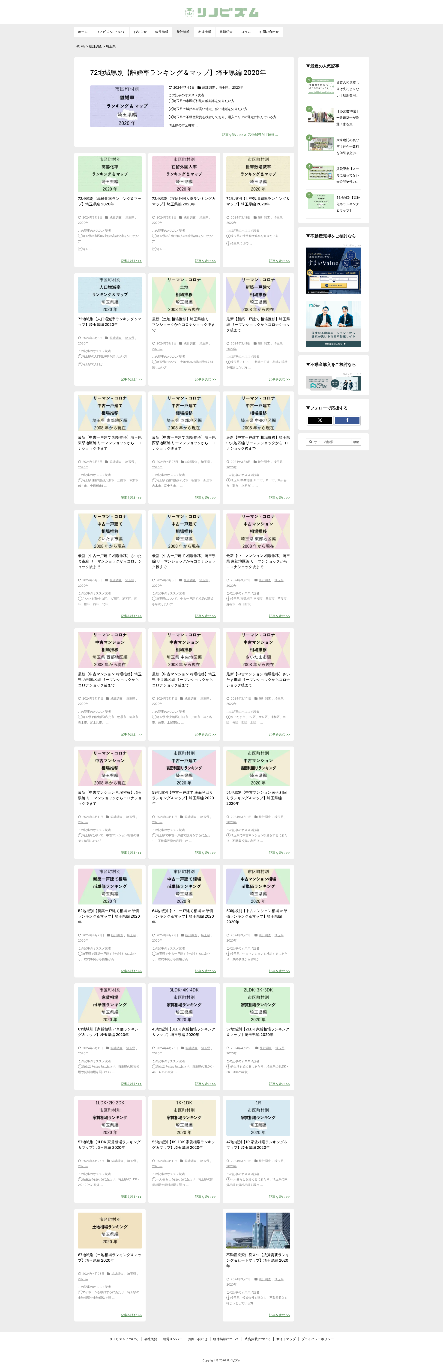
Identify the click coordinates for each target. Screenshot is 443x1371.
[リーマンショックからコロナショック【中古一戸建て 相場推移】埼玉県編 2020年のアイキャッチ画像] (184, 531)
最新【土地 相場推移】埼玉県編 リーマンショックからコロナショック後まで (183, 324)
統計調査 (208, 87)
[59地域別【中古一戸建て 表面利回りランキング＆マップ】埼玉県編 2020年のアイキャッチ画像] (184, 768)
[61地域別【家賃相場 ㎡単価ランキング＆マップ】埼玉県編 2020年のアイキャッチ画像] (110, 1005)
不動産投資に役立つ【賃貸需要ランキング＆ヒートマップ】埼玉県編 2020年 (257, 1260)
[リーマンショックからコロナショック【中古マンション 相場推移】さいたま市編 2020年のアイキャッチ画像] (258, 650)
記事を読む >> (131, 261)
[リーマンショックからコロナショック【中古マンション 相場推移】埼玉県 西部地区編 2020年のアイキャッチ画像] (110, 650)
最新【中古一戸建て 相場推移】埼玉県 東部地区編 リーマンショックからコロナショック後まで (110, 443)
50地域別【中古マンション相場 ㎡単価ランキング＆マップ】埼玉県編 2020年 (256, 916)
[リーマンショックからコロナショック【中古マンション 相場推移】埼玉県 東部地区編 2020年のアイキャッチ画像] (258, 531)
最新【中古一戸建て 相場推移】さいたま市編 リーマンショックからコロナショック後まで (110, 561)
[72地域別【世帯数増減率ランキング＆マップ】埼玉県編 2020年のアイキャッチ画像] (258, 174)
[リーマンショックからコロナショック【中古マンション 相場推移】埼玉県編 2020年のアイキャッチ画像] (110, 768)
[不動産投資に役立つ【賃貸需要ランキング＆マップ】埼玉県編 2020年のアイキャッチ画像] (258, 1230)
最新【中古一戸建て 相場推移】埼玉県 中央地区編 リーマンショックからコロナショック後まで (258, 443)
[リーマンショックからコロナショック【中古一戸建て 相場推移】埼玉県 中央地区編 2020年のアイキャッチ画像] (258, 413)
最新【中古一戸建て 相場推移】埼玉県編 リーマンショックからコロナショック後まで (184, 561)
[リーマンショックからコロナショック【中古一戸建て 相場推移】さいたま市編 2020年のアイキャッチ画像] (110, 531)
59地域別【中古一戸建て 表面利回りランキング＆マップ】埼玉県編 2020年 (183, 798)
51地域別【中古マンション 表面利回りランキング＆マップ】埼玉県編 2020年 (256, 798)
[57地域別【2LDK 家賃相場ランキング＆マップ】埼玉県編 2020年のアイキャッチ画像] (258, 1005)
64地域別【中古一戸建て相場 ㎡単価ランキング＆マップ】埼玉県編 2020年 (183, 916)
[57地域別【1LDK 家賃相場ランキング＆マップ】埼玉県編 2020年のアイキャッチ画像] (110, 1118)
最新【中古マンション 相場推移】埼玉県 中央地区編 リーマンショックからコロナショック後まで (184, 679)
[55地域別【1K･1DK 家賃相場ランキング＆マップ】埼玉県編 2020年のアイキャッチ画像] (184, 1118)
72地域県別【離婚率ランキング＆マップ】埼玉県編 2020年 (178, 72)
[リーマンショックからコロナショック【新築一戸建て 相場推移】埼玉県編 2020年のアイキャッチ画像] (258, 295)
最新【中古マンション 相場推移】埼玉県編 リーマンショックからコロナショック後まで (110, 798)
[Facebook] (347, 420)
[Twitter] (320, 420)
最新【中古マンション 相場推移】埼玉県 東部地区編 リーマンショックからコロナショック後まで (258, 561)
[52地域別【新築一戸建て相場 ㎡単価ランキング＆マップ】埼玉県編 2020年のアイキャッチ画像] (110, 886)
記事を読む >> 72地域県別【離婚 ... (250, 135)
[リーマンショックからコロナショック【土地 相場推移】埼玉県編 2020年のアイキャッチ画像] (184, 295)
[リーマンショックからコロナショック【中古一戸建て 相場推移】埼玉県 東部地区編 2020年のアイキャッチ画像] (110, 413)
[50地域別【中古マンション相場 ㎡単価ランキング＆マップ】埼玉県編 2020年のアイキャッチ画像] (258, 886)
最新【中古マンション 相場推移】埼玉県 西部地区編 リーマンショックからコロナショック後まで (110, 679)
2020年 (237, 87)
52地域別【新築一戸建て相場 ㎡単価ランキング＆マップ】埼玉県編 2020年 (109, 916)
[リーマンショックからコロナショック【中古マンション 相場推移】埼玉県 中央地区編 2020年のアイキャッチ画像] (184, 650)
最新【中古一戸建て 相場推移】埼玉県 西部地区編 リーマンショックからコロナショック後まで (184, 443)
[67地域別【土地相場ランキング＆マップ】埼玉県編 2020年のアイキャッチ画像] (110, 1230)
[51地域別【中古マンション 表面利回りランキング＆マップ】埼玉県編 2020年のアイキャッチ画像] (258, 768)
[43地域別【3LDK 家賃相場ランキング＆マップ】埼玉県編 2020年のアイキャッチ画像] (184, 1005)
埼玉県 (223, 87)
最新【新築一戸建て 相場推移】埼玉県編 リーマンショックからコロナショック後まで (258, 324)
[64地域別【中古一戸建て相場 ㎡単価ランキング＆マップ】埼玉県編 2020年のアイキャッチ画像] (184, 886)
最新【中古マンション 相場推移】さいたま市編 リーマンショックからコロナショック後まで (258, 679)
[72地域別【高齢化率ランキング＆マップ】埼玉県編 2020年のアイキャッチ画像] (110, 174)
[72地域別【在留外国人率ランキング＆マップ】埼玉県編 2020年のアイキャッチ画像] (184, 174)
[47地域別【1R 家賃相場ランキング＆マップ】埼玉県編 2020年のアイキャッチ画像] (258, 1118)
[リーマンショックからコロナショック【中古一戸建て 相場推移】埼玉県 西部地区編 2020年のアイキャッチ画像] (184, 413)
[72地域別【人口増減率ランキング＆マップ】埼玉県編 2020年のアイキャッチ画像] (110, 295)
